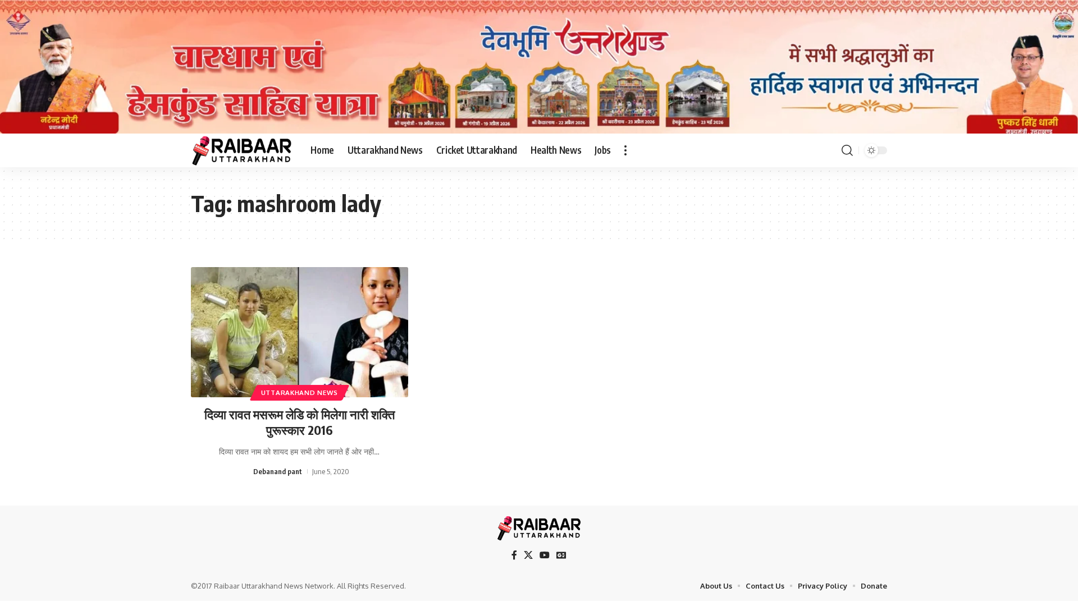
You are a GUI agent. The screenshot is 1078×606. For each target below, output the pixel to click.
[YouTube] (544, 555)
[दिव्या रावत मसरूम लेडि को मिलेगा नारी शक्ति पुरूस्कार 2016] (299, 332)
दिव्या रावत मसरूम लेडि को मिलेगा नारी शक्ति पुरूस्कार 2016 (299, 422)
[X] (528, 555)
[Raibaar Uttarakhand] (242, 150)
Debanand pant (277, 471)
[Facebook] (514, 555)
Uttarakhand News (299, 392)
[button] (625, 150)
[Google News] (561, 555)
